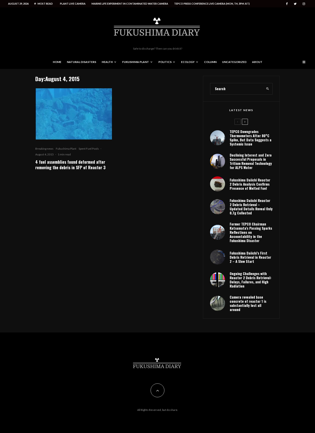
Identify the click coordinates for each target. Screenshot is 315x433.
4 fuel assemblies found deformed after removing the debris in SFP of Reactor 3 (70, 164)
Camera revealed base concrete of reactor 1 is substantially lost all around (248, 303)
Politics (165, 62)
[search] (267, 88)
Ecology (188, 62)
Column (210, 62)
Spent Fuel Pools (89, 148)
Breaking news (44, 148)
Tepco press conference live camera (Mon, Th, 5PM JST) (212, 3)
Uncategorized (234, 62)
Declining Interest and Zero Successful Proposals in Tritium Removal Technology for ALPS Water (251, 161)
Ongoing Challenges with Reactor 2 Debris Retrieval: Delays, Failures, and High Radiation (250, 279)
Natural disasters (81, 62)
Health (107, 62)
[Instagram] (304, 4)
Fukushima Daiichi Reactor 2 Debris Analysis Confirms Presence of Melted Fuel (250, 184)
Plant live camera (73, 3)
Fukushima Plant (135, 62)
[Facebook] (287, 4)
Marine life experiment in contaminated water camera (130, 3)
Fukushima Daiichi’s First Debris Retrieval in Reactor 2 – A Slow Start (250, 257)
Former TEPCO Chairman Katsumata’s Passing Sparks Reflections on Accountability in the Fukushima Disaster (251, 232)
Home (57, 62)
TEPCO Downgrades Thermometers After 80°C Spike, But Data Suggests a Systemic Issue (250, 137)
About (257, 62)
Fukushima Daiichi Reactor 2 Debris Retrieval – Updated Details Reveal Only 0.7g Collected (251, 206)
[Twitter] (295, 4)
